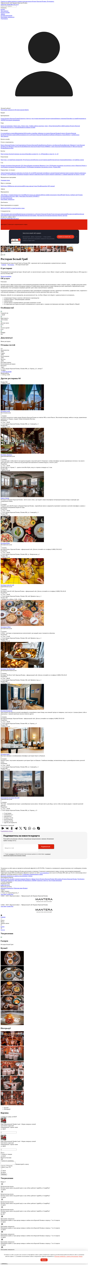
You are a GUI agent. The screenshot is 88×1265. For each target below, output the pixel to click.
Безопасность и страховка (12, 127)
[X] (21, 828)
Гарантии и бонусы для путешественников (32, 118)
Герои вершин (16, 159)
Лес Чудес (23, 159)
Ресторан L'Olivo (6, 627)
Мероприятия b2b (20, 133)
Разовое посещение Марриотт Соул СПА (40, 165)
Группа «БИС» (15, 196)
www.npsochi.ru (44, 873)
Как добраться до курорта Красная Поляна (47, 133)
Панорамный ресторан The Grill (10, 797)
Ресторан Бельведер (6, 711)
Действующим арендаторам (9, 214)
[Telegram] (16, 828)
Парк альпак (80, 159)
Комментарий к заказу (22, 1164)
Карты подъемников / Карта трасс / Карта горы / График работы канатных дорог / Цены (26, 126)
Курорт (3, 9)
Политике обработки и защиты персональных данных (68, 1256)
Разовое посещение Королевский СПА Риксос (14, 165)
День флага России (24, 196)
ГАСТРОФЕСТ (34, 196)
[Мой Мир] (34, 828)
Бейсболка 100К (5, 186)
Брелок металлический (17, 186)
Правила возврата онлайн (27, 127)
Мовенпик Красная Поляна (32, 146)
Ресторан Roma (5, 543)
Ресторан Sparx (5, 754)
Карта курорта (11, 133)
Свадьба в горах (30, 133)
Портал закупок (62, 215)
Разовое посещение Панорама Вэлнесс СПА (16, 167)
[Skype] (38, 828)
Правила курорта (61, 134)
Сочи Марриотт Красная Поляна (14, 146)
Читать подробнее (6, 276)
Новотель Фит (9, 148)
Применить (4, 1263)
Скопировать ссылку (7, 831)
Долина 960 (43, 146)
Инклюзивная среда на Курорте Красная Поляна (32, 134)
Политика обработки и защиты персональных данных (16, 876)
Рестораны (11, 264)
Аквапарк (63, 159)
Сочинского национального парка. (33, 874)
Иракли (8, 196)
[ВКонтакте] (7, 828)
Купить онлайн (5, 12)
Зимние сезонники (61, 118)
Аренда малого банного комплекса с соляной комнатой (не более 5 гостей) (63, 174)
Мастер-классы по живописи (33, 195)
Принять (44, 1259)
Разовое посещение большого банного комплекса (26, 174)
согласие (11, 854)
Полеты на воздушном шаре (42, 159)
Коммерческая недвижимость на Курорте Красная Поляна (34, 214)
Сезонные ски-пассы (19, 154)
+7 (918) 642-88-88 (6, 371)
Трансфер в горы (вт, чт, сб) (50, 154)
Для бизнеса (4, 18)
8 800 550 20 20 (14, 4)
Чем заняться (4, 11)
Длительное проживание (12, 120)
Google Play (10, 894)
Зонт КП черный (50, 186)
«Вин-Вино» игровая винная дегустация (13, 195)
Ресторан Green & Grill (7, 585)
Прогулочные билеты (7, 154)
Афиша (3, 14)
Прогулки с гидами (6, 159)
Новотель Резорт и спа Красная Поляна (52, 145)
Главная (3, 264)
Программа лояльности (7, 17)
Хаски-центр (30, 159)
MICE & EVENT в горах (8, 208)
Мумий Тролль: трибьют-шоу (69, 195)
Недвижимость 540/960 (29, 880)
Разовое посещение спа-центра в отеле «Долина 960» (45, 167)
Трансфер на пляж (72, 118)
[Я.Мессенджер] (3, 828)
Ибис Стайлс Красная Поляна (56, 146)
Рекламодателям (71, 214)
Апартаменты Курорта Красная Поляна (29, 145)
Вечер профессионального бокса (51, 195)
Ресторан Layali (5, 411)
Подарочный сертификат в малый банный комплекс (50, 173)
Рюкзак (42, 186)
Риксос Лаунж (5, 498)
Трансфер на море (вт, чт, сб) (34, 154)
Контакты (76, 134)
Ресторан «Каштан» (6, 454)
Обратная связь (5, 4)
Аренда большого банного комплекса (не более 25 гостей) (18, 173)
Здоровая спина (5, 180)
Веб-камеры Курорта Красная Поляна (66, 879)
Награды (48, 134)
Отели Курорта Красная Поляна (10, 118)
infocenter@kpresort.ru (7, 888)
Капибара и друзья (71, 159)
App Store (3, 894)
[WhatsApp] (30, 828)
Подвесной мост (55, 159)
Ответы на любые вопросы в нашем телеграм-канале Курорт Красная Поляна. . (27, 1)
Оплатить (3, 1174)
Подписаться (45, 846)
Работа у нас (70, 134)
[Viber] (25, 828)
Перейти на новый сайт (64, 236)
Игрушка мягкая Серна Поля (32, 186)
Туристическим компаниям (59, 214)
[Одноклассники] (12, 828)
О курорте (4, 133)
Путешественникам (6, 15)
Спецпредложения (50, 118)
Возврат (25, 888)
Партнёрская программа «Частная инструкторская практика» (40, 215)
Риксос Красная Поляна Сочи (9, 145)
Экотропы (55, 126)
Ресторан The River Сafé (8, 669)
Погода (60, 126)
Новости (53, 134)
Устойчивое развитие (11, 134)
